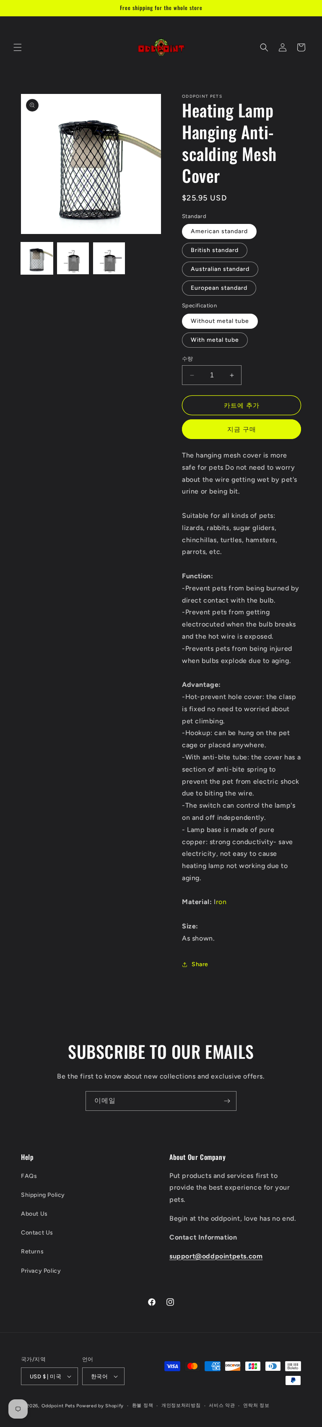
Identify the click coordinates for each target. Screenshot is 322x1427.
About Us (34, 1213)
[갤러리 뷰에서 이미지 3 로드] (109, 258)
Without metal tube (220, 321)
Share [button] (200, 964)
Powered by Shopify (100, 1406)
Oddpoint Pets (58, 1406)
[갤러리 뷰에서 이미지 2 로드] (73, 258)
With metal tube (215, 339)
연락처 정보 (256, 1405)
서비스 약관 (222, 1405)
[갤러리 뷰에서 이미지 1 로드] (37, 258)
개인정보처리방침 (181, 1405)
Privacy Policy (41, 1270)
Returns (32, 1251)
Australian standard (220, 269)
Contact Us (37, 1232)
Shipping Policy (43, 1194)
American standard (219, 231)
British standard (215, 250)
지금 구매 (241, 429)
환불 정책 (142, 1405)
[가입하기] (227, 1101)
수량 (187, 359)
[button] (17, 47)
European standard (219, 287)
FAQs (29, 1176)
